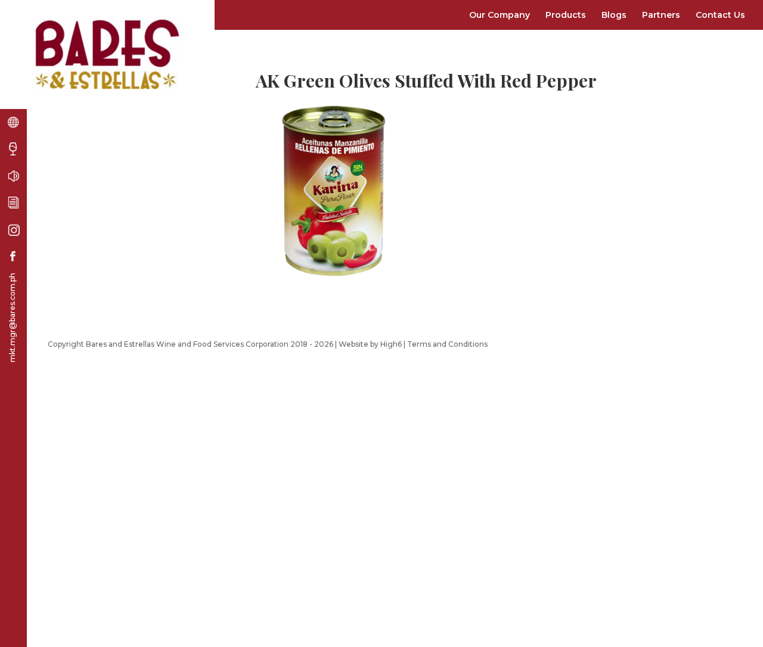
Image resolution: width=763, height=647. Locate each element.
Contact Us (720, 15)
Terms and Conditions (447, 344)
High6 (391, 344)
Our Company (499, 15)
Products (565, 15)
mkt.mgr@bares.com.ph (12, 317)
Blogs (613, 15)
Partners (661, 15)
